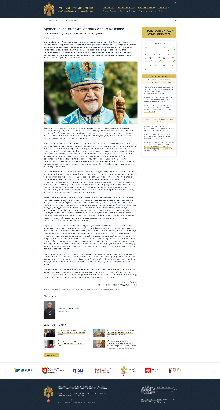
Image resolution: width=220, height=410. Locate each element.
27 (159, 65)
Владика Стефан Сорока (56, 289)
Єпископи (101, 386)
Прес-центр (62, 386)
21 (164, 62)
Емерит (70, 289)
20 (159, 62)
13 (159, 58)
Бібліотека (105, 389)
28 (164, 65)
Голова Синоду (63, 389)
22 (168, 62)
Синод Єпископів (75, 386)
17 (145, 62)
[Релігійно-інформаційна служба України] (79, 370)
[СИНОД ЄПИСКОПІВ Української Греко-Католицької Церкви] (49, 9)
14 (164, 58)
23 (173, 62)
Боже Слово (115, 289)
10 (145, 58)
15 (168, 58)
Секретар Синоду (77, 389)
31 (145, 69)
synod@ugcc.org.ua (160, 402)
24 (146, 65)
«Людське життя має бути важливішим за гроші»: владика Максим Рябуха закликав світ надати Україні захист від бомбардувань (122, 344)
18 (150, 62)
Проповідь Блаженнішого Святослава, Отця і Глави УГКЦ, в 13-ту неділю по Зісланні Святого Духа (159, 128)
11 (150, 58)
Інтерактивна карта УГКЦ (166, 392)
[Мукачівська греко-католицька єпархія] (53, 370)
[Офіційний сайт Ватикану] (128, 370)
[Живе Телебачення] (23, 370)
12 (154, 58)
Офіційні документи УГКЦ (166, 390)
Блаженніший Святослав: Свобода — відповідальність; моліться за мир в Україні (73, 332)
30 (173, 65)
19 (155, 62)
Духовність (78, 289)
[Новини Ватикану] (152, 370)
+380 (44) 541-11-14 (147, 402)
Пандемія (105, 289)
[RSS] (48, 400)
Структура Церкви (92, 389)
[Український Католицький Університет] (103, 370)
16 (173, 58)
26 (155, 65)
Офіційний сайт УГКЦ (165, 387)
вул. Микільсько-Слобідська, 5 (151, 399)
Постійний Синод (89, 386)
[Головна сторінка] (44, 20)
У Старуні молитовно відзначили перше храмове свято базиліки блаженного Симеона (120, 332)
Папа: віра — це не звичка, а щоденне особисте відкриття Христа (71, 343)
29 (168, 65)
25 (150, 65)
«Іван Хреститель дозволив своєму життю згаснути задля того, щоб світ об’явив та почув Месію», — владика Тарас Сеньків (158, 108)
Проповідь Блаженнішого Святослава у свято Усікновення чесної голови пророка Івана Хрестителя (159, 99)
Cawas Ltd (70, 395)
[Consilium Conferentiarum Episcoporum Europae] (175, 370)
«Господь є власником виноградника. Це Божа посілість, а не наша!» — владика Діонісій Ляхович (158, 136)
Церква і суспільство (92, 289)
